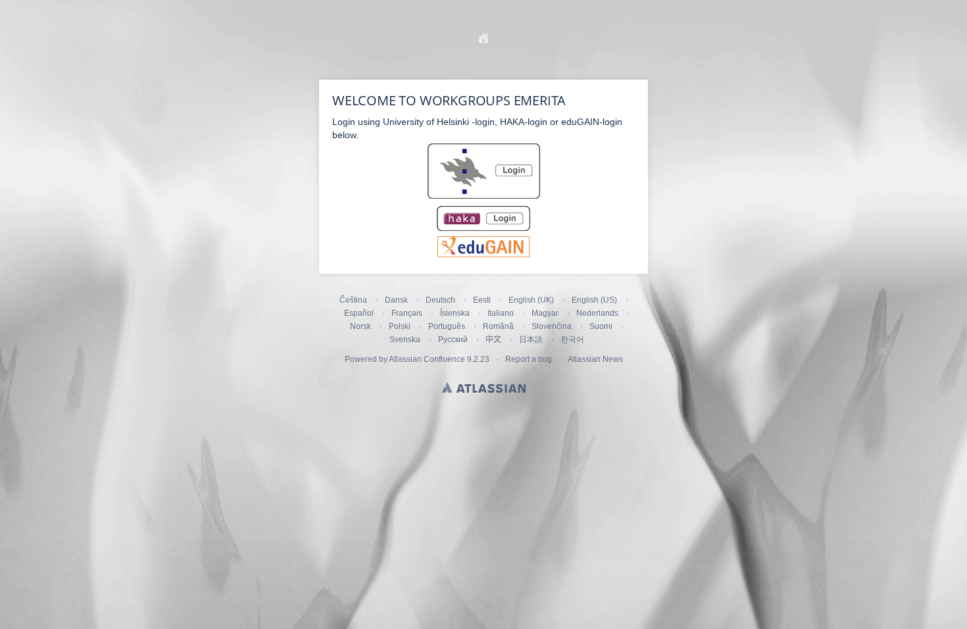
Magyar (545, 313)
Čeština (353, 300)
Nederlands (597, 313)
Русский (453, 339)
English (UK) (531, 300)
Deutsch (440, 300)
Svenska (404, 339)
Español (359, 313)
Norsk (360, 326)
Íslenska (455, 313)
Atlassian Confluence (427, 359)
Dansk (396, 300)
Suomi (600, 326)
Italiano (500, 313)
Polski (399, 326)
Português (446, 326)
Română (498, 326)
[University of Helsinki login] (483, 197)
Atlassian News (595, 359)
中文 (493, 339)
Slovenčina (552, 326)
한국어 (572, 339)
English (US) (594, 300)
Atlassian (484, 387)
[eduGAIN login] (483, 254)
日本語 (531, 339)
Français (406, 313)
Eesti (482, 300)
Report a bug (528, 359)
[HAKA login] (483, 229)
